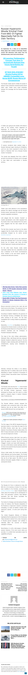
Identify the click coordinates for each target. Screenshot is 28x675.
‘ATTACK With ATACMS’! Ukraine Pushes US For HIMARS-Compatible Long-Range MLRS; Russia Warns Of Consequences (14, 76)
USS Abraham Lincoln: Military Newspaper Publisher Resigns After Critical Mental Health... (18, 645)
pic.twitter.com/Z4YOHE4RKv (9, 416)
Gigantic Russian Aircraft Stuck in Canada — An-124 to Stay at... (18, 628)
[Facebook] (8, 44)
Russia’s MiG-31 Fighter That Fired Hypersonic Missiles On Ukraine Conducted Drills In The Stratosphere (15, 300)
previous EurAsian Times (7, 490)
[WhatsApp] (15, 44)
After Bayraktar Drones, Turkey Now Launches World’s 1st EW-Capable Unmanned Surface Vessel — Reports (15, 288)
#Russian (4, 412)
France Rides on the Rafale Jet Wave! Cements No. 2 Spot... (19, 636)
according (9, 325)
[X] (11, 44)
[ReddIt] (18, 44)
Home (2, 25)
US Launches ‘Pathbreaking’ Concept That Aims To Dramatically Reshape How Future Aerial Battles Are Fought (21, 587)
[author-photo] (14, 602)
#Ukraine (8, 415)
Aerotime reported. (6, 235)
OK (25, 673)
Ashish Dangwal (6, 41)
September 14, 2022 (16, 141)
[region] (14, 15)
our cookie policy (22, 671)
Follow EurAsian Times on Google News (13, 541)
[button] (3, 2)
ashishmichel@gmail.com (10, 539)
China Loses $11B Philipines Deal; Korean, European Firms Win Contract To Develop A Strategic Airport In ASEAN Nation (15, 294)
